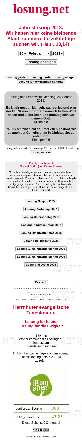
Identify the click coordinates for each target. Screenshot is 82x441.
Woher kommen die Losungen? (41, 339)
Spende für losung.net (41, 346)
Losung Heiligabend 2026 (41, 240)
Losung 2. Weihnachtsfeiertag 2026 (41, 256)
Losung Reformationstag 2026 (41, 232)
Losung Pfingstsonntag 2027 (41, 224)
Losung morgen (64, 77)
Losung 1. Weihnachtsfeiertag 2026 (41, 248)
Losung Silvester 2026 (41, 264)
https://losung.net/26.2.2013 (41, 357)
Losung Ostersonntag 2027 (41, 217)
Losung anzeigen (41, 62)
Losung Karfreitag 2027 (41, 209)
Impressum (41, 342)
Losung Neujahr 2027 (41, 201)
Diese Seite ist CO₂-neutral (41, 422)
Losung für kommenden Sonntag (41, 81)
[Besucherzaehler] (41, 431)
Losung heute (41, 77)
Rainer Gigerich (49, 437)
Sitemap (41, 335)
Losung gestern (17, 77)
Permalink (41, 282)
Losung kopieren (41, 152)
